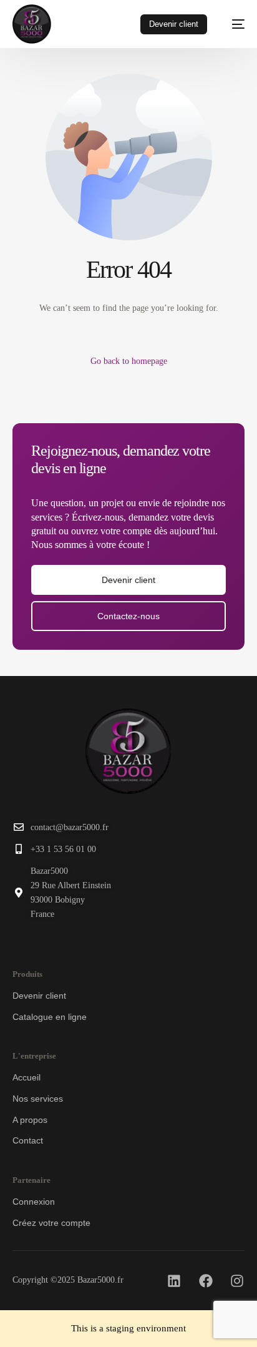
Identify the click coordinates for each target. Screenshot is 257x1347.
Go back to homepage (128, 361)
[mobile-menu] (232, 24)
